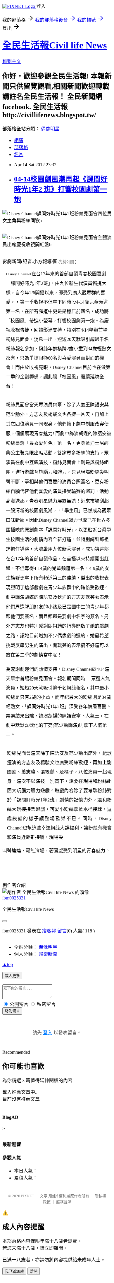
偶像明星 (50, 128)
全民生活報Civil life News (54, 45)
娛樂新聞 (48, 954)
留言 (62, 930)
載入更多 (12, 976)
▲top (7, 964)
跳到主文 (11, 61)
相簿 (18, 140)
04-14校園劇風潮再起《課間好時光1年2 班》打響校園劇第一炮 (61, 189)
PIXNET (27, 1196)
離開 (33, 1271)
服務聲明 (63, 1202)
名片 (18, 154)
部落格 (21, 147)
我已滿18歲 (14, 1271)
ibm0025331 (14, 897)
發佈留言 (12, 1011)
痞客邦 (49, 930)
